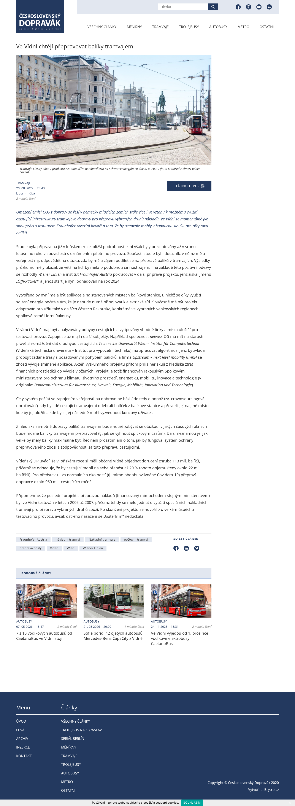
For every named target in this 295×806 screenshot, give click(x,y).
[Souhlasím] (289, 803)
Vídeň (54, 548)
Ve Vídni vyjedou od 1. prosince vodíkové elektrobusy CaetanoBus (179, 638)
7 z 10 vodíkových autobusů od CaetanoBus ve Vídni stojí (44, 636)
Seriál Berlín (72, 738)
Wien (70, 548)
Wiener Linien (93, 548)
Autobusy (218, 26)
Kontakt (24, 755)
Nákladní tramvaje (102, 539)
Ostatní (267, 26)
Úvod (21, 721)
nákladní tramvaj (68, 539)
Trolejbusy (189, 26)
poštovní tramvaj (136, 539)
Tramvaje (160, 26)
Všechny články (101, 26)
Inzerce (23, 747)
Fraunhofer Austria (33, 539)
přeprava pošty (30, 548)
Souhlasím (192, 802)
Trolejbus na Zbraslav (81, 730)
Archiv (22, 738)
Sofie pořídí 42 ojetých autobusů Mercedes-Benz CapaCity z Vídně (113, 636)
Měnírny (134, 26)
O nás (21, 730)
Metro (243, 26)
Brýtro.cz (271, 789)
